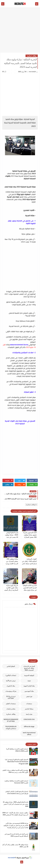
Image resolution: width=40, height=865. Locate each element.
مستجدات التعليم (11, 704)
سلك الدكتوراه (11, 686)
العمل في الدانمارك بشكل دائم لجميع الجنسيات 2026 (29, 668)
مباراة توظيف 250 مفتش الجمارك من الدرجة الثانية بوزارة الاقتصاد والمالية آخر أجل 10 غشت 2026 (12, 563)
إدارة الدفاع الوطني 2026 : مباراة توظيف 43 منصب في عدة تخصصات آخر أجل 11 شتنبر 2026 (11, 537)
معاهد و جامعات (10, 709)
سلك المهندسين (29, 691)
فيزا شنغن (29, 696)
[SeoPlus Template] (30, 857)
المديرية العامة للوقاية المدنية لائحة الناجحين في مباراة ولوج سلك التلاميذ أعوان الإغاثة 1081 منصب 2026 (30, 590)
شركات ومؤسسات (10, 691)
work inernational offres (29, 733)
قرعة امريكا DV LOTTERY (10, 697)
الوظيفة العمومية (29, 675)
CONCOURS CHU (29, 719)
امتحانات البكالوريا (11, 675)
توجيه (29, 681)
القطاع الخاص (11, 666)
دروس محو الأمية (11, 681)
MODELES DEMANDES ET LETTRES (11, 720)
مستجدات (29, 704)
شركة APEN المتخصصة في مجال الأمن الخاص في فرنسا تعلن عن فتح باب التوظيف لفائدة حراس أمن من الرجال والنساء (15, 825)
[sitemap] (21, 862)
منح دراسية (29, 714)
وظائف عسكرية (31, 56)
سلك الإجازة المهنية (29, 686)
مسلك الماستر (29, 709)
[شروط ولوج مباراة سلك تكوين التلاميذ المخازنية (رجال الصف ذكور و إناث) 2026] (10, 576)
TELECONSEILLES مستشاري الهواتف (10, 727)
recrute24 (11, 858)
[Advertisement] (20, 31)
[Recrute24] (18, 862)
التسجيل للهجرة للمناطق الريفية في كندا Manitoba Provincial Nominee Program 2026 (16, 762)
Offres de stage (29, 726)
